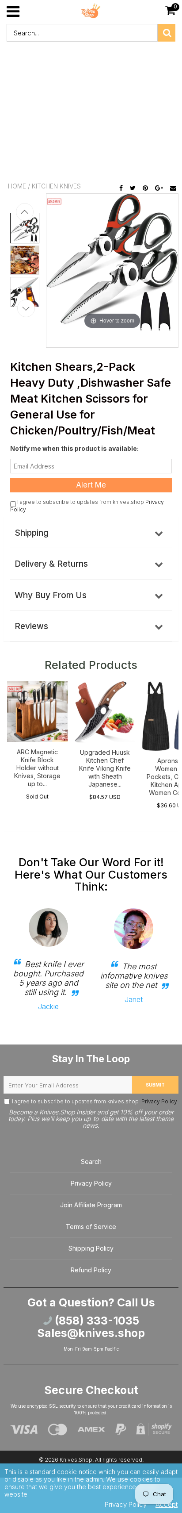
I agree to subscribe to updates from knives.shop (94, 1101)
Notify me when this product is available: (74, 448)
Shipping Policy (91, 1248)
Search (91, 1161)
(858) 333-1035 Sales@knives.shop (91, 1327)
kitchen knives (56, 186)
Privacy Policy (158, 1101)
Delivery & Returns (51, 564)
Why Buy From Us (51, 595)
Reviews (31, 626)
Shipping (32, 533)
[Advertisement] (91, 113)
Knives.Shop (76, 1459)
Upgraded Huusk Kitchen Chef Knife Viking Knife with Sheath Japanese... (105, 768)
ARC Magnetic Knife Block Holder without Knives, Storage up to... (37, 767)
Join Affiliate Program (91, 1205)
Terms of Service (91, 1226)
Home (17, 186)
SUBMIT (155, 1084)
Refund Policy (91, 1270)
